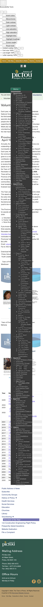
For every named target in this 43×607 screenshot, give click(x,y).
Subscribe (6, 491)
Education (6, 507)
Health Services (8, 501)
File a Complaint (8, 532)
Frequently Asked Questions (13, 526)
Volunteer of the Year (12, 519)
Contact (38, 61)
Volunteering (37, 95)
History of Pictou (8, 498)
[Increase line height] (19, 53)
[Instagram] (25, 66)
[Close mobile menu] (16, 91)
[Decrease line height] (16, 53)
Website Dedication (9, 529)
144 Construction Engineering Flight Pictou (19, 523)
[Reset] (1, 12)
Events (32, 61)
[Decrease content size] (19, 48)
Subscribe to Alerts (22, 61)
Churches (5, 510)
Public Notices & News (11, 488)
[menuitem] (17, 93)
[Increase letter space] (21, 55)
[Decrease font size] (15, 50)
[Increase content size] (22, 48)
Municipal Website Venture (20, 593)
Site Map (11, 61)
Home (4, 61)
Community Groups (9, 494)
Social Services (8, 504)
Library (4, 513)
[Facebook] (21, 66)
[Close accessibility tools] (5, 12)
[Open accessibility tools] (3, 3)
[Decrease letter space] (18, 55)
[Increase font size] (18, 50)
